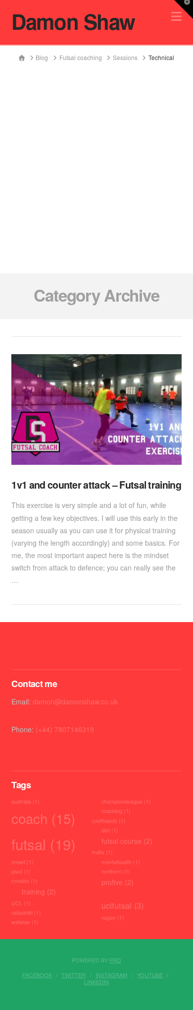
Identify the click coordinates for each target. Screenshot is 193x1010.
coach (43, 818)
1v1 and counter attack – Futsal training (96, 485)
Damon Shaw (73, 21)
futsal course (126, 841)
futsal (43, 843)
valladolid (26, 912)
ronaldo (24, 880)
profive (117, 882)
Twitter (73, 974)
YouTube (150, 974)
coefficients (109, 820)
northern (115, 871)
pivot (21, 871)
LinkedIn (96, 981)
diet (109, 830)
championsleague (126, 801)
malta (102, 852)
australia (25, 801)
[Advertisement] (96, 163)
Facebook (37, 974)
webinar (25, 922)
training (39, 891)
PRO (115, 960)
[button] (183, 9)
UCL (21, 903)
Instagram (111, 974)
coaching (116, 811)
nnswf (22, 862)
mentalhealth (120, 862)
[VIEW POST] (96, 409)
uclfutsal (122, 905)
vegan (112, 917)
